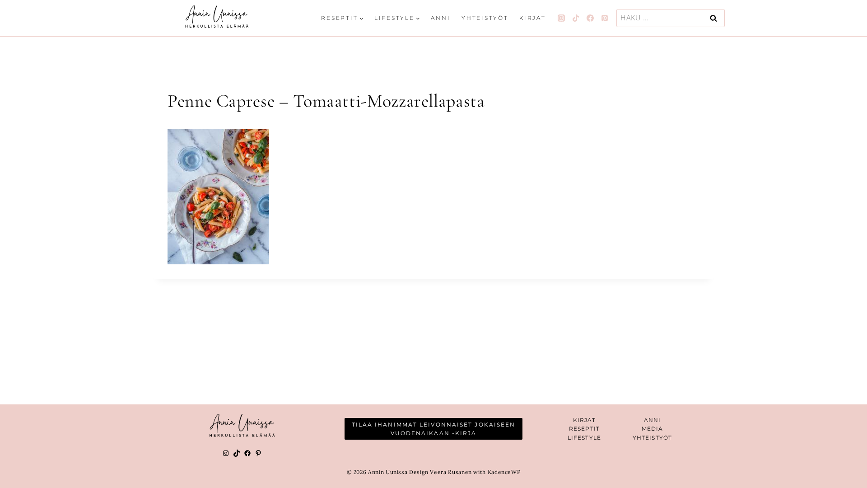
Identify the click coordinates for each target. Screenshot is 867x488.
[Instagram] (561, 18)
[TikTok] (576, 18)
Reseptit (584, 428)
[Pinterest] (604, 18)
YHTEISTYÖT (652, 437)
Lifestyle (584, 437)
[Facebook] (590, 18)
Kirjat (532, 17)
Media (652, 428)
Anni (440, 17)
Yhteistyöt (484, 17)
